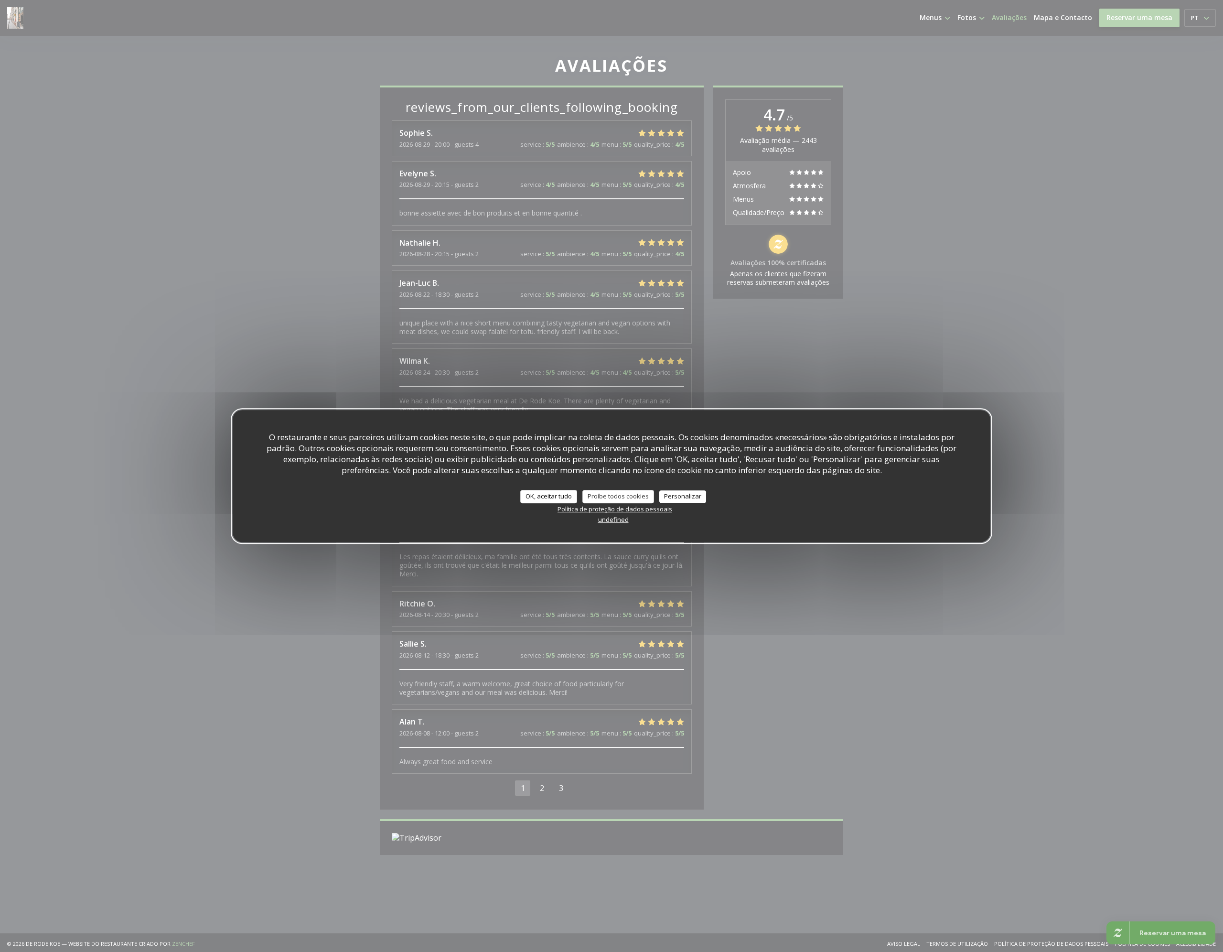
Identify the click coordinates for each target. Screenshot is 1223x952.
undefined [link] (613, 519)
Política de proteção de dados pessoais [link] (615, 509)
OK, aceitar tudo (549, 496)
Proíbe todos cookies (618, 496)
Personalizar (682, 496)
